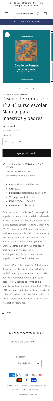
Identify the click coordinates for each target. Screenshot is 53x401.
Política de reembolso (31, 390)
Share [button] (8, 312)
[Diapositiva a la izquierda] (19, 88)
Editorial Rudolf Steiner (24, 386)
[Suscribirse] (41, 342)
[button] (6, 13)
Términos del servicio (28, 394)
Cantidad (7, 135)
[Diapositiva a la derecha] (33, 88)
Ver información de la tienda (20, 175)
